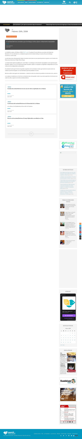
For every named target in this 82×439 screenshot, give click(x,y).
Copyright (69, 433)
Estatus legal (63, 433)
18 (61, 340)
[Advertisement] (41, 13)
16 (72, 337)
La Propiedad (47, 433)
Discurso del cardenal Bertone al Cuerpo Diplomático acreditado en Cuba (25, 118)
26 (63, 342)
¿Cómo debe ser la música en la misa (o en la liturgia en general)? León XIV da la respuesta (70, 206)
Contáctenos (74, 433)
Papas (9, 87)
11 (61, 337)
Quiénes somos (37, 433)
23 (72, 340)
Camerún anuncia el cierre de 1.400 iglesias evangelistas (70, 241)
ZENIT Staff (8, 47)
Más (31, 133)
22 (70, 340)
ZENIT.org (25, 52)
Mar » (64, 345)
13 (65, 337)
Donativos (46, 2)
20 (65, 340)
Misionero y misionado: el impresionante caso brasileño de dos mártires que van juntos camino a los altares (70, 234)
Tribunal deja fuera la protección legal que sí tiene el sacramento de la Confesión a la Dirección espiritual (68, 181)
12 (63, 337)
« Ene (61, 345)
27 (65, 342)
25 (61, 342)
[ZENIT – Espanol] (9, 2)
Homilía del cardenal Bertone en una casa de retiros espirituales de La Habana (26, 88)
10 (74, 335)
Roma (26, 2)
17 (74, 337)
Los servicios (53, 433)
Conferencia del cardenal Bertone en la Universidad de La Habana (23, 103)
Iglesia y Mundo (32, 2)
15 (70, 337)
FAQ (42, 433)
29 (70, 342)
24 (74, 340)
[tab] (64, 406)
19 (63, 340)
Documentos (40, 2)
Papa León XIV (21, 2)
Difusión (58, 433)
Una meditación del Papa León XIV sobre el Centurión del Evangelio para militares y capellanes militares (68, 173)
